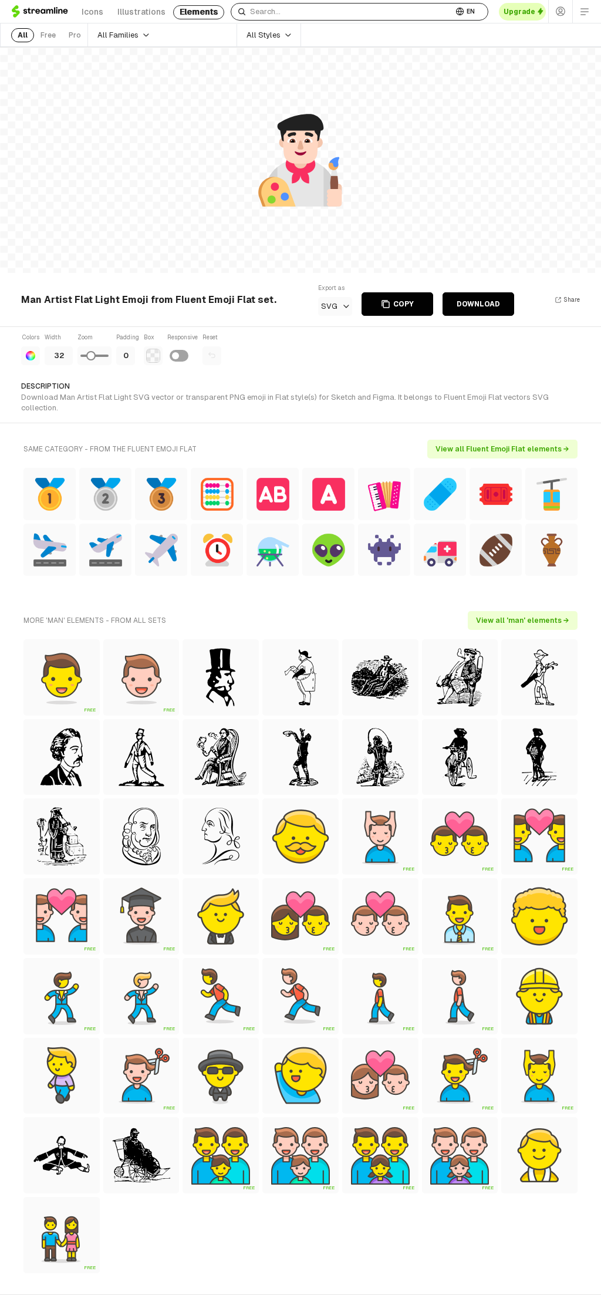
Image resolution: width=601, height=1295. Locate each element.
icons (92, 11)
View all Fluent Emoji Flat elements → (502, 449)
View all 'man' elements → (522, 620)
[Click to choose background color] (153, 356)
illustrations (141, 11)
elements (199, 11)
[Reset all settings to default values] (211, 355)
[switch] (179, 356)
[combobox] (342, 12)
